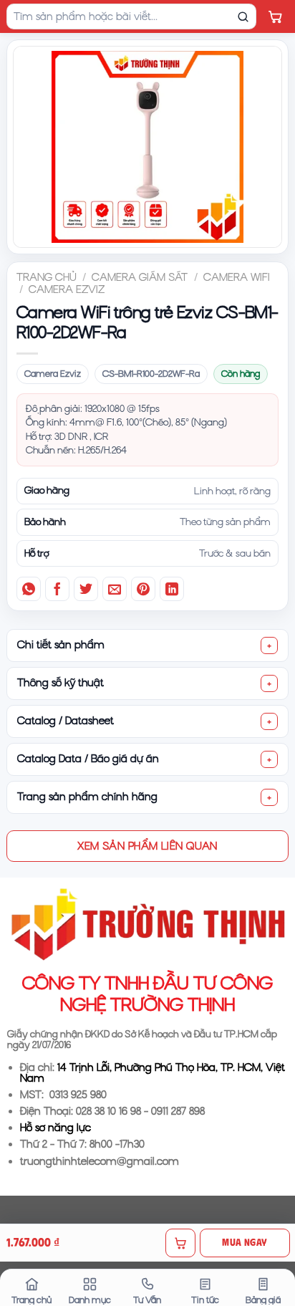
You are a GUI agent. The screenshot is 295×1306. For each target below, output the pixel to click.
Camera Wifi (236, 277)
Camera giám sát (140, 277)
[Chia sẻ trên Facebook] (57, 589)
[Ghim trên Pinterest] (143, 589)
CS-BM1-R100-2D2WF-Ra (151, 373)
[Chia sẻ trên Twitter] (86, 589)
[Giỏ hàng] (275, 16)
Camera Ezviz (67, 289)
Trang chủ (46, 277)
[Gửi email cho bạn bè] (114, 589)
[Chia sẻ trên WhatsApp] (28, 589)
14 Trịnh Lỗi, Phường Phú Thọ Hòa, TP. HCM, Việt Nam (152, 1073)
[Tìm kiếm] (243, 16)
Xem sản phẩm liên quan (147, 846)
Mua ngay (244, 1242)
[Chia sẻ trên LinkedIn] (172, 589)
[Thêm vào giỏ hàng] (180, 1243)
